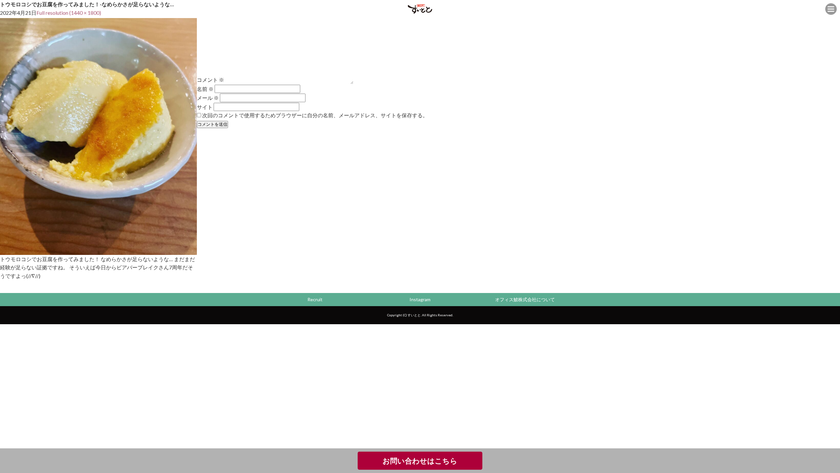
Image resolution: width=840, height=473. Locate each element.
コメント (210, 80)
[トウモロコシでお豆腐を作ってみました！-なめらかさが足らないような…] (98, 250)
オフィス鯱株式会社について (525, 299)
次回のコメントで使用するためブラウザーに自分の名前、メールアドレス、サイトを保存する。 (315, 115)
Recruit (315, 299)
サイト (205, 106)
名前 (205, 89)
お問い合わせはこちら (420, 460)
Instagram (420, 299)
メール (208, 98)
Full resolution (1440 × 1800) (68, 13)
